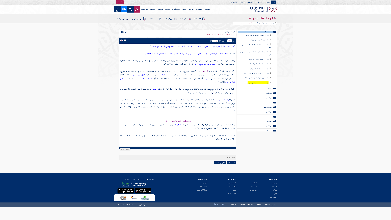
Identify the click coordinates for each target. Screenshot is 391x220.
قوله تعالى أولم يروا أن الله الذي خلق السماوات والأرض (256, 78)
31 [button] (216, 41)
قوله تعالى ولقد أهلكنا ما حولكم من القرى (259, 68)
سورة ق (270, 102)
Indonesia (234, 2)
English (242, 2)
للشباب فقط (232, 193)
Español (267, 2)
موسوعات (199, 9)
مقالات (191, 9)
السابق (127, 149)
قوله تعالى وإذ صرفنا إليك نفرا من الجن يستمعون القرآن (256, 73)
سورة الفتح (269, 93)
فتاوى (275, 193)
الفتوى (184, 9)
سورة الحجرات (268, 98)
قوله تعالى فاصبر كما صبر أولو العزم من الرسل (258, 82)
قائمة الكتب (153, 19)
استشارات (273, 197)
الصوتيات (168, 9)
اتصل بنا (133, 179)
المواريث (152, 9)
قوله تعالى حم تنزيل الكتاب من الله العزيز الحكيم (257, 35)
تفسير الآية (231, 163)
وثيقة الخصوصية (150, 179)
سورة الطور (269, 112)
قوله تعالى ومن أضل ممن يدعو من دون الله (259, 40)
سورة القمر (269, 121)
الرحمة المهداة (231, 183)
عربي (274, 2)
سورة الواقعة (269, 131)
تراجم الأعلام (120, 19)
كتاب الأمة (183, 19)
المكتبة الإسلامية (261, 18)
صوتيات (274, 186)
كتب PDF (197, 19)
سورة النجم (269, 117)
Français (250, 2)
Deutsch (258, 2)
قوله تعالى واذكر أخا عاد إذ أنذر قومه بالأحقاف (258, 64)
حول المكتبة (169, 19)
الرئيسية (207, 9)
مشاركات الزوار (202, 190)
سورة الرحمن (269, 126)
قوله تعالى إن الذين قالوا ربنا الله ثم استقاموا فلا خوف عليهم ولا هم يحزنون (255, 53)
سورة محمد (269, 88)
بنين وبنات (144, 9)
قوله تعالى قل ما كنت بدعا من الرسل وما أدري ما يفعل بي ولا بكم (255, 46)
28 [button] (230, 41)
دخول (119, 2)
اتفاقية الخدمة (140, 179)
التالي (123, 149)
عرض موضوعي (137, 19)
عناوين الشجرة (220, 163)
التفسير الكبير (266, 23)
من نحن (127, 179)
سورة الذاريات (268, 107)
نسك (234, 190)
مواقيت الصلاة (202, 186)
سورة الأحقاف (258, 23)
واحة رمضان (232, 186)
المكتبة (160, 9)
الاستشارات (176, 9)
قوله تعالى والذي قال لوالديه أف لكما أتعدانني (258, 59)
